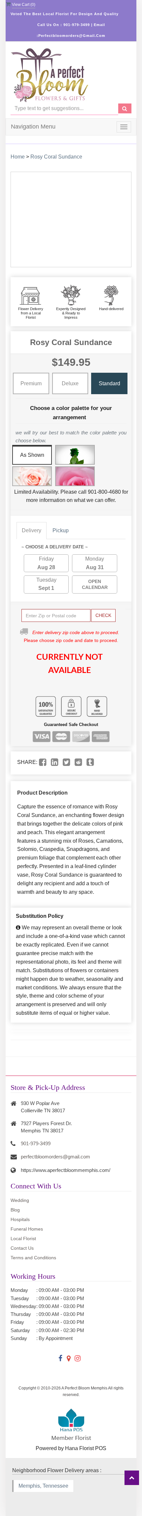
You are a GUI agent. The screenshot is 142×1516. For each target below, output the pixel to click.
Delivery (31, 530)
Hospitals (20, 1219)
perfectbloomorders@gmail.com (55, 1156)
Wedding (20, 1200)
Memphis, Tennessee (43, 1486)
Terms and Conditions (33, 1257)
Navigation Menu (33, 126)
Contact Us (22, 1248)
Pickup (61, 530)
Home (18, 157)
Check (103, 615)
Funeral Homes (27, 1229)
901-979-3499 (36, 1143)
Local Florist (23, 1238)
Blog (15, 1209)
